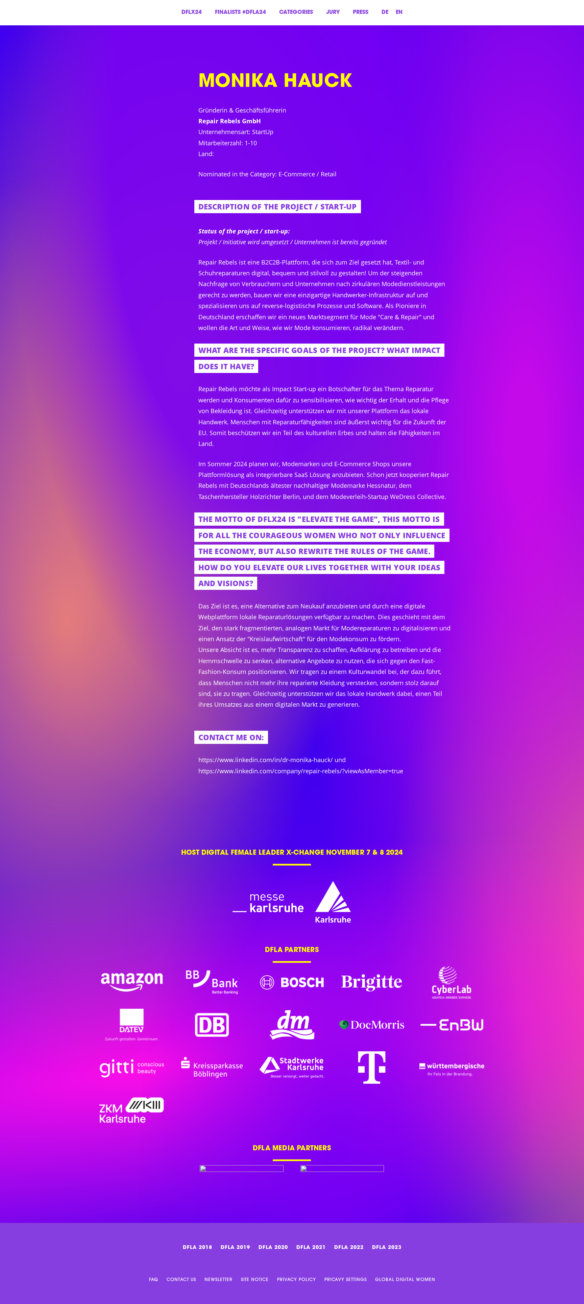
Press (360, 12)
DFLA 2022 (349, 1247)
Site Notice (255, 1280)
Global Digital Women (405, 1280)
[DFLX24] (40, 74)
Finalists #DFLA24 (240, 12)
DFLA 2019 (235, 1247)
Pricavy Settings (345, 1280)
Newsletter (218, 1280)
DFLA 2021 (311, 1247)
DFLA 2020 (273, 1247)
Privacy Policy (296, 1280)
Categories (296, 12)
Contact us (181, 1280)
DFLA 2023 (387, 1247)
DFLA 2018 (197, 1247)
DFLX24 (191, 12)
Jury (333, 12)
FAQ (153, 1280)
